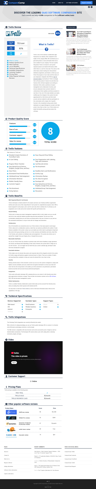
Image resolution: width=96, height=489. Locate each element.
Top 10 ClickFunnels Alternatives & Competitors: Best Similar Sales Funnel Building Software (84, 52)
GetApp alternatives (8, 466)
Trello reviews (25, 288)
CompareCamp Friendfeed (71, 459)
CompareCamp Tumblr (70, 462)
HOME (53, 2)
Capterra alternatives (9, 473)
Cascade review (23, 435)
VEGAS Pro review (24, 418)
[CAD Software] (70, 68)
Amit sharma (37, 451)
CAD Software (80, 65)
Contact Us (6, 455)
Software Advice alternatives (10, 470)
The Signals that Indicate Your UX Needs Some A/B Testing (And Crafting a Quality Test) (47, 466)
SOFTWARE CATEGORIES (72, 2)
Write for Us (7, 459)
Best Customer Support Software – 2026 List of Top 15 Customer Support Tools (47, 452)
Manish (36, 456)
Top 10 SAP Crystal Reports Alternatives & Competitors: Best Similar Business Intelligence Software (84, 34)
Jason (35, 465)
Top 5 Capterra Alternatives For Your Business (48, 470)
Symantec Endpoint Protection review (25, 423)
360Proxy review (24, 412)
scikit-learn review (24, 429)
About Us (6, 451)
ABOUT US (60, 2)
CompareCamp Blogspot (70, 466)
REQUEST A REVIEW (86, 2)
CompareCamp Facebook (70, 455)
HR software (53, 276)
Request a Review (8, 462)
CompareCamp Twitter (70, 451)
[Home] (14, 2)
